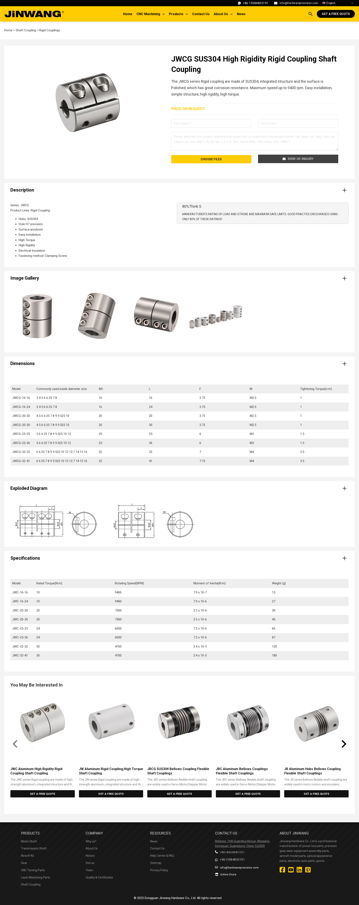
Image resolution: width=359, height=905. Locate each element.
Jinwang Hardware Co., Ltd (177, 898)
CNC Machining (148, 14)
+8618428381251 (232, 852)
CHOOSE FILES (211, 159)
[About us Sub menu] (232, 14)
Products (176, 14)
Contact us (201, 14)
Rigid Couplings (49, 30)
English (330, 3)
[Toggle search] (310, 14)
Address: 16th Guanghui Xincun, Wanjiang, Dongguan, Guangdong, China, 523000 (242, 843)
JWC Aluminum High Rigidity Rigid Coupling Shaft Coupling (36, 771)
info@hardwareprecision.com (299, 3)
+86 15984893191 (255, 3)
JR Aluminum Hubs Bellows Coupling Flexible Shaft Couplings (312, 771)
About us (221, 14)
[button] (179, 190)
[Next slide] (343, 744)
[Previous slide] (15, 744)
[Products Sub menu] (188, 14)
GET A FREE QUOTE (42, 793)
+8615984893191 (232, 859)
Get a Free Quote (336, 14)
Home (127, 14)
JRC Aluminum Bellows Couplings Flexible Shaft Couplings (242, 771)
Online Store (228, 874)
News (241, 14)
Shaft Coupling (26, 30)
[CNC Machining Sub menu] (164, 14)
